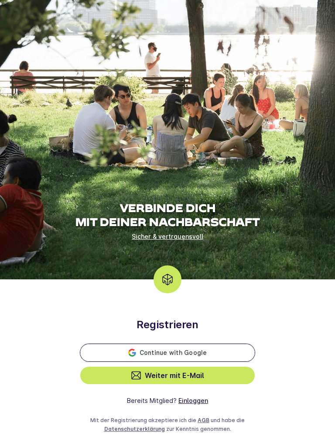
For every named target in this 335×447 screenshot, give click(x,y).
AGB (203, 420)
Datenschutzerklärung (134, 429)
